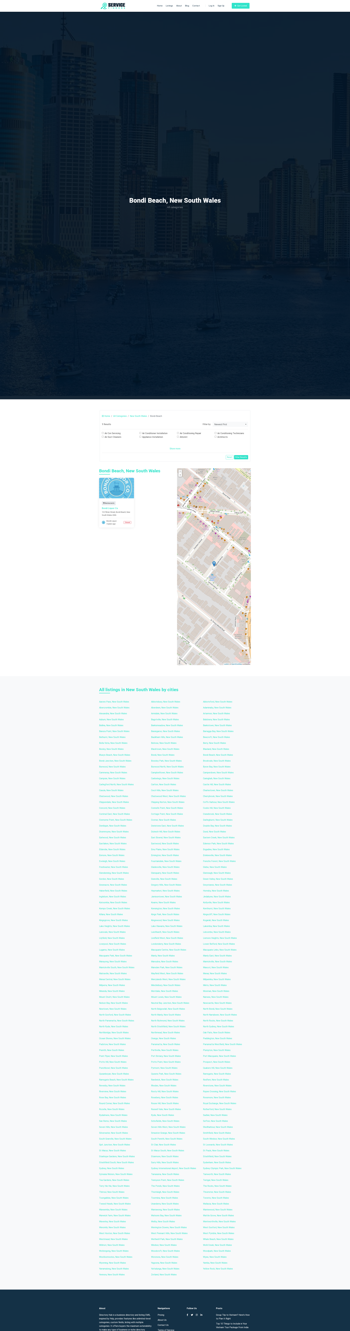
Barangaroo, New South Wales (165, 731)
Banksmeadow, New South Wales (167, 725)
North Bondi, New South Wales (217, 1009)
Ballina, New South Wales (111, 725)
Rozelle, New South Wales (111, 1109)
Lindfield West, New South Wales (167, 938)
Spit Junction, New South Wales (114, 1144)
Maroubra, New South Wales (164, 961)
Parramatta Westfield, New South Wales (222, 1044)
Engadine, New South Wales (216, 849)
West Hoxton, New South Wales (114, 1233)
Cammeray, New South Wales (113, 772)
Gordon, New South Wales (111, 879)
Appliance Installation (152, 437)
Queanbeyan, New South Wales (114, 1074)
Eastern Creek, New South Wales (219, 837)
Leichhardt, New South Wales (165, 932)
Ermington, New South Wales (165, 855)
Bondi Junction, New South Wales (115, 761)
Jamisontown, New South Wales (166, 896)
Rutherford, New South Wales (217, 1109)
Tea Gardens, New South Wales (114, 1180)
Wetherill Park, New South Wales (167, 1239)
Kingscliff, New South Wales (216, 914)
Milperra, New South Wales (112, 985)
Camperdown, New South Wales (218, 772)
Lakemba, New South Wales (216, 926)
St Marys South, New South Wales (167, 1150)
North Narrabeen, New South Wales (220, 1014)
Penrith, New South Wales (111, 1050)
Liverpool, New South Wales (112, 944)
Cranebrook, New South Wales (217, 814)
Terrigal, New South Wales (215, 1180)
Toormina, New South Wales (164, 1198)
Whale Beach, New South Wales (218, 1239)
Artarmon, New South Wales (216, 713)
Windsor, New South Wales (164, 1245)
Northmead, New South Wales (165, 1032)
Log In (211, 6)
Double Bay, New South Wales (217, 825)
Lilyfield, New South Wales (112, 938)
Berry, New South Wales (214, 743)
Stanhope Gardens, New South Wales (117, 1156)
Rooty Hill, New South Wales (165, 1091)
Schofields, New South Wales (165, 1121)
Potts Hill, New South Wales (112, 1062)
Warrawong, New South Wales (165, 1209)
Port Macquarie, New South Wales (219, 1056)
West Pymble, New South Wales (218, 1233)
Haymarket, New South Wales (165, 890)
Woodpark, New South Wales (217, 1251)
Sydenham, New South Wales (217, 1162)
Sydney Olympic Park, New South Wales (222, 1168)
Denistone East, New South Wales (167, 825)
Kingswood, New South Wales (165, 920)
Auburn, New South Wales (111, 719)
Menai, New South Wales (215, 973)
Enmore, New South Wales (111, 855)
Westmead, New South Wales (113, 1239)
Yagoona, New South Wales (164, 1263)
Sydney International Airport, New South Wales (173, 1168)
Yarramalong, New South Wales (114, 1268)
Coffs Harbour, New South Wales (219, 802)
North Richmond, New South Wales (168, 1020)
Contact (196, 6)
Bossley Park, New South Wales (166, 761)
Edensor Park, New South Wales (218, 843)
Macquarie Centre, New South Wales (168, 950)
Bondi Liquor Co (110, 508)
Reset (229, 457)
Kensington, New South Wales (165, 908)
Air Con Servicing (113, 433)
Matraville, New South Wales (113, 973)
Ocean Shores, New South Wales (115, 1038)
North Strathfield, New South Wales (168, 1026)
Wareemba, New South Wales (113, 1209)
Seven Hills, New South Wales (113, 1127)
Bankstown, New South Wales (217, 725)
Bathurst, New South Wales (112, 737)
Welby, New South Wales (163, 1221)
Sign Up (221, 6)
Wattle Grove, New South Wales (218, 1215)
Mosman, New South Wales (216, 991)
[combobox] (230, 424)
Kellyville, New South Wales (216, 902)
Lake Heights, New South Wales (114, 926)
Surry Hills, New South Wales (165, 1162)
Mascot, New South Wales (216, 967)
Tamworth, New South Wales (217, 1174)
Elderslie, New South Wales (112, 849)
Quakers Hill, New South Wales (217, 1068)
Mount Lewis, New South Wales (166, 997)
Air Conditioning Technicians (230, 433)
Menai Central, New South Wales (114, 979)
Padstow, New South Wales (112, 1044)
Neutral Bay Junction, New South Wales (170, 1003)
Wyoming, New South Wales (112, 1263)
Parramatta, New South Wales (165, 1044)
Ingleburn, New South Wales (112, 896)
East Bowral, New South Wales (166, 837)
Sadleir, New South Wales (215, 1115)
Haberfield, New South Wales (113, 890)
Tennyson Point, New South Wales (167, 1180)
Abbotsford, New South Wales (217, 701)
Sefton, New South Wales (215, 1121)
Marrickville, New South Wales (217, 961)
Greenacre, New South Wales (113, 885)
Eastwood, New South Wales (165, 843)
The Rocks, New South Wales (217, 1186)
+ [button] (180, 471)
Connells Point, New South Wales (167, 808)
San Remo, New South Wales (113, 1121)
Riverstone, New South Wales (217, 1085)
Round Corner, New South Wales (114, 1103)
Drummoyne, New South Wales (114, 831)
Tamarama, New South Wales (165, 1174)
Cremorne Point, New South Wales (115, 820)
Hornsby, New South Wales (216, 890)
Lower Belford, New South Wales (219, 944)
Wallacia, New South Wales (216, 1203)
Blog (187, 6)
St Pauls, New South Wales (216, 1150)
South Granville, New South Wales (115, 1138)
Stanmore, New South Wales (165, 1156)
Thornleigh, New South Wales (165, 1192)
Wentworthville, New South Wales (219, 1221)
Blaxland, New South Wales (216, 749)
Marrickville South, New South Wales (116, 967)
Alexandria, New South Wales (113, 713)
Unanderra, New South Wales (165, 1203)
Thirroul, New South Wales (111, 1192)
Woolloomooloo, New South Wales (115, 1257)
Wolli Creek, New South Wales (217, 1245)
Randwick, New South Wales (164, 1079)
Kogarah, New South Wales (216, 920)
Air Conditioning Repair (190, 433)
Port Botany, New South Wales (166, 1056)
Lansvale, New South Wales (112, 932)
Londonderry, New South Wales (166, 944)
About (179, 6)
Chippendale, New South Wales (114, 802)
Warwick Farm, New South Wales (115, 1215)
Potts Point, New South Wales (166, 1062)
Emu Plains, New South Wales (165, 849)
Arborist (183, 437)
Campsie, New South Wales (112, 778)
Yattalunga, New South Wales (165, 1268)
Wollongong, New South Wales (114, 1251)
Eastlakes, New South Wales (113, 843)
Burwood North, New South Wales (167, 766)
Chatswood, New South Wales (113, 796)
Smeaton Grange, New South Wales (168, 1133)
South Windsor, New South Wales (219, 1138)
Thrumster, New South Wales (217, 1192)
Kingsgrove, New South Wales (113, 920)
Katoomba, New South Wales (113, 902)
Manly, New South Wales (163, 955)
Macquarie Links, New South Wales (220, 950)
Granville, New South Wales (164, 879)
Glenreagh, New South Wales (217, 873)
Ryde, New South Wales (162, 1115)
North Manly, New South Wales (166, 1014)
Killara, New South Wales (111, 914)
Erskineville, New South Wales (217, 855)
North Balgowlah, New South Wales (168, 1009)
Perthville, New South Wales (164, 1050)
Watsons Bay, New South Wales (166, 1215)
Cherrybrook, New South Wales (218, 796)
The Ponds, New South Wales (165, 1186)
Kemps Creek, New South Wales (114, 908)
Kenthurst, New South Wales (217, 908)
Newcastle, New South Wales (217, 1003)
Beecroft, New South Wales (216, 737)
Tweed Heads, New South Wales (115, 1203)
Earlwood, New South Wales (112, 837)
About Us (162, 1320)
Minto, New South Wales (215, 985)
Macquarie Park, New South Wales (115, 955)
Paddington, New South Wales (217, 1038)
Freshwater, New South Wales (113, 867)
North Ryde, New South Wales (113, 1026)
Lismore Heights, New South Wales (220, 938)
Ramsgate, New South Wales (217, 1074)
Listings (169, 6)
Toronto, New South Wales (216, 1198)
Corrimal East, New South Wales (114, 814)
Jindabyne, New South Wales (217, 896)
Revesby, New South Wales (112, 1085)
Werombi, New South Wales (112, 1227)
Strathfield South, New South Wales (116, 1162)
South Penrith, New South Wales (166, 1138)
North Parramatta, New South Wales (116, 1020)
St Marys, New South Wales (112, 1150)
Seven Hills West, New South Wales (168, 1127)
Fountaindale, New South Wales (166, 861)
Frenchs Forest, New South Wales (219, 861)
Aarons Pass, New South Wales (114, 701)
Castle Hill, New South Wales (217, 784)
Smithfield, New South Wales (217, 1133)
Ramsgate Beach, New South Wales (116, 1079)
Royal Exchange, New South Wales (219, 1103)
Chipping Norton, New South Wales (167, 802)
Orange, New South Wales (163, 1038)
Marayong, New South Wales (113, 961)
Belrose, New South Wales (164, 743)
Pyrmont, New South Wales (164, 1068)
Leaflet (226, 664)
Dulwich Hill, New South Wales (165, 831)
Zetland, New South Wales (164, 1274)
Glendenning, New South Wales (114, 873)
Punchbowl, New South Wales (113, 1068)
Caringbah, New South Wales (216, 778)
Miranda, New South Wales (112, 991)
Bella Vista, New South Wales (113, 743)
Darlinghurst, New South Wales (218, 820)
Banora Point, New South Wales (114, 731)
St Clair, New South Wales (163, 1144)
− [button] (180, 474)
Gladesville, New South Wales (165, 867)
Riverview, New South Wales (112, 1091)
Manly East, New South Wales (217, 955)
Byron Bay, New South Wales (217, 766)
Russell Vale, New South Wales (166, 1109)
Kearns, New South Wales (163, 902)
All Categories (120, 416)
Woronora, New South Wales (164, 1257)
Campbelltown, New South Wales (167, 772)
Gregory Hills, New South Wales (166, 885)
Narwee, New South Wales (215, 997)
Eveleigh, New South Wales (112, 861)
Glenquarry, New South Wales (165, 873)
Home (160, 6)
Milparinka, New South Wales (217, 979)
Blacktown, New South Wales (165, 749)
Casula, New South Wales (111, 790)
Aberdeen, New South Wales (164, 707)
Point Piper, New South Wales (113, 1056)
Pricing (161, 1315)
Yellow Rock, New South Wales (218, 1268)
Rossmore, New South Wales (217, 1097)
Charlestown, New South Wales (218, 790)
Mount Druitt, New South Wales (114, 997)
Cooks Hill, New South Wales (217, 808)
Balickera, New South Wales (216, 719)
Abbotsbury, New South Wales (165, 701)
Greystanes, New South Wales (217, 885)
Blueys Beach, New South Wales (114, 755)
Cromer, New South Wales (163, 820)
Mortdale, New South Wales (164, 991)
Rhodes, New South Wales (163, 1085)
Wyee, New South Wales (215, 1257)
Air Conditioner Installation (154, 433)
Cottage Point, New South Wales (167, 814)
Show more (175, 448)
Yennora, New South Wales (112, 1274)
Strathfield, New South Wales (217, 1156)
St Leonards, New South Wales (218, 1144)
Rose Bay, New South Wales (112, 1097)
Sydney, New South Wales (111, 1168)
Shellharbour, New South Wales (218, 1127)
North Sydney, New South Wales (218, 1026)
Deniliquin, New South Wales (112, 825)
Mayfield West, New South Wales (167, 973)
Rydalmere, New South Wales (113, 1115)
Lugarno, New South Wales (112, 950)
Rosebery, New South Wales (164, 1097)
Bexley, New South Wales (111, 749)
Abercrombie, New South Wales (114, 707)
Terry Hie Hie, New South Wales (114, 1186)
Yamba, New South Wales (215, 1263)
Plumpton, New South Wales (217, 1050)
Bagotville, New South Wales (165, 719)
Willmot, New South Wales (112, 1245)
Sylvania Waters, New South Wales (115, 1174)
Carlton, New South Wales (163, 784)
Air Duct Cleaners (113, 437)
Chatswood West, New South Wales (168, 796)
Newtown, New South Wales (112, 1009)
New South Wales (138, 416)
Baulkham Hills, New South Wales (167, 737)
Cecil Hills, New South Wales (165, 790)
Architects (222, 437)
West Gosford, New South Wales (219, 1227)
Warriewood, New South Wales (217, 1209)
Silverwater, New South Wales (113, 1133)
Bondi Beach (121, 512)
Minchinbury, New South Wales (165, 985)
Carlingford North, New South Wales (116, 784)
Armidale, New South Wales (164, 713)
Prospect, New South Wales (216, 1062)
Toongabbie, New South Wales (114, 1198)
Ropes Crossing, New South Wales (219, 1091)
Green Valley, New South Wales (218, 879)
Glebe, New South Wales (215, 867)
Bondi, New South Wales (162, 755)
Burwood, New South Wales (112, 766)
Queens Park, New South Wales (166, 1074)
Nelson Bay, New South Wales (113, 1003)
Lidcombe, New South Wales (217, 932)
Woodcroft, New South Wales (165, 1251)
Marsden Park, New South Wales (166, 967)
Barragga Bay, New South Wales (218, 731)
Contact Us (163, 1325)
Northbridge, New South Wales (114, 1032)
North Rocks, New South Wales (218, 1020)
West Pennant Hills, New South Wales (169, 1233)
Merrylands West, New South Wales (168, 979)
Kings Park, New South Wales (165, 914)
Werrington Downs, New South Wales (169, 1227)
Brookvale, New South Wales (217, 761)
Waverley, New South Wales (112, 1221)
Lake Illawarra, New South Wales (166, 926)
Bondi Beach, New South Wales (218, 755)
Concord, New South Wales (112, 808)
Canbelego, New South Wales (165, 778)
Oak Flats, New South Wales (216, 1032)
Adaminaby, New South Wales (217, 707)
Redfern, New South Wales (216, 1079)
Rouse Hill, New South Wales (165, 1103)
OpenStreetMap (236, 664)
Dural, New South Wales (214, 831)
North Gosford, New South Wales (115, 1014)
